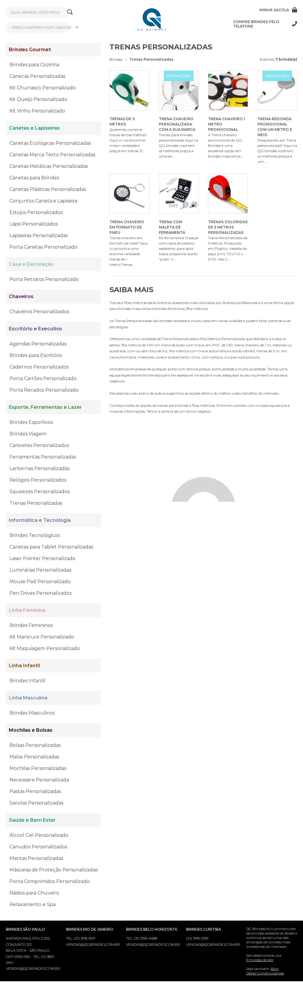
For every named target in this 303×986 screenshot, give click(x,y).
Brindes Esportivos (31, 422)
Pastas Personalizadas (35, 791)
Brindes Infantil (27, 680)
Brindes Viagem (27, 434)
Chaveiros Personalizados (39, 311)
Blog (275, 968)
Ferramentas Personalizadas (42, 457)
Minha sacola (274, 10)
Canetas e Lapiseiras (34, 128)
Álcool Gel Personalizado (38, 835)
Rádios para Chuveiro (34, 893)
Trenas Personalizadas (35, 503)
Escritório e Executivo (35, 329)
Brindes (115, 59)
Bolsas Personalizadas (35, 745)
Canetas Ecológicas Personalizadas (50, 143)
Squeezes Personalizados (39, 491)
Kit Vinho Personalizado (37, 111)
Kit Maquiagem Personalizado (44, 648)
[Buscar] (70, 12)
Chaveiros (21, 296)
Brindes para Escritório (35, 355)
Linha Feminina (27, 610)
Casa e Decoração (31, 264)
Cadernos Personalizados (39, 367)
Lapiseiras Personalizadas (38, 235)
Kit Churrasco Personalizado (42, 88)
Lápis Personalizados (33, 224)
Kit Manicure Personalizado (41, 637)
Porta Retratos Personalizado (44, 279)
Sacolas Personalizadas (36, 803)
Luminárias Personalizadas (40, 570)
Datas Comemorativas (265, 973)
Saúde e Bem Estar (32, 820)
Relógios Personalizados (37, 480)
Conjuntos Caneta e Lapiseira (43, 201)
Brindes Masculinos (32, 713)
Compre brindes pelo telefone (256, 24)
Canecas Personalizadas (37, 76)
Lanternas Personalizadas (39, 468)
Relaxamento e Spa (32, 904)
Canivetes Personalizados (39, 445)
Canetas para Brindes (34, 178)
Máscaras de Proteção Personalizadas (53, 870)
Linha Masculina (28, 698)
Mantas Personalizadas (36, 858)
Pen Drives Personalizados (40, 593)
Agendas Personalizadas (38, 344)
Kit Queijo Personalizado (38, 99)
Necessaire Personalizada (39, 780)
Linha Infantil (24, 665)
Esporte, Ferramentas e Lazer (45, 407)
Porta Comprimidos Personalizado (49, 881)
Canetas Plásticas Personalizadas (47, 189)
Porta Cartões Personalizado (43, 378)
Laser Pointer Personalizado (42, 558)
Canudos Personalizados (38, 847)
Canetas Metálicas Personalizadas (48, 166)
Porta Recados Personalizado (44, 390)
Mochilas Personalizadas (37, 768)
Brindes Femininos (31, 625)
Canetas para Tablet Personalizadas (51, 547)
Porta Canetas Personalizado (43, 247)
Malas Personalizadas (34, 757)
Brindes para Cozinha (34, 64)
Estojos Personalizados (36, 212)
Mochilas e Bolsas (30, 730)
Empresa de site (259, 960)
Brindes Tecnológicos (34, 535)
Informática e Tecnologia (40, 520)
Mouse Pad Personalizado (40, 581)
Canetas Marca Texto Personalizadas (52, 154)
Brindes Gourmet (30, 49)
